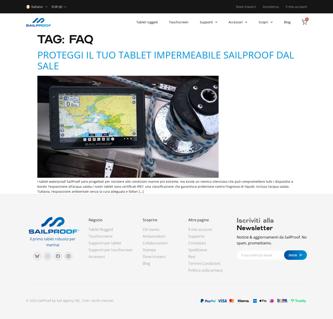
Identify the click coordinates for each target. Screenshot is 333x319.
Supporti (206, 22)
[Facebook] (58, 256)
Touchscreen (178, 22)
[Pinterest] (68, 256)
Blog (287, 22)
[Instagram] (47, 256)
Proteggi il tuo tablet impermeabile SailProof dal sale (165, 60)
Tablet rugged (147, 22)
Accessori (236, 22)
